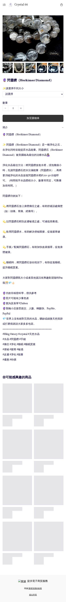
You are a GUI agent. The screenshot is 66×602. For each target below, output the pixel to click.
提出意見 (33, 595)
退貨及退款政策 (35, 588)
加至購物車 (33, 118)
